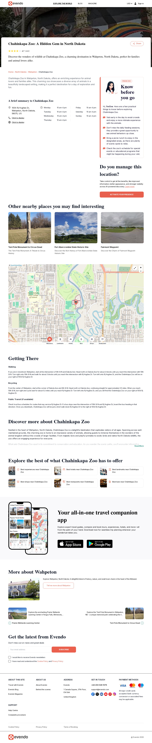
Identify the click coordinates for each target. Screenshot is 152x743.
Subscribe (64, 650)
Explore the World (62, 3)
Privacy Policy (57, 661)
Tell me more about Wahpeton (58, 585)
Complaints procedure (17, 715)
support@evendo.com (100, 689)
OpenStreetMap (16, 265)
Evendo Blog (13, 689)
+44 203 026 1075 (99, 685)
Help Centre (13, 710)
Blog (80, 3)
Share (138, 43)
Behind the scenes (43, 689)
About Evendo (41, 685)
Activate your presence (121, 194)
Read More (139, 446)
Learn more (129, 186)
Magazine (92, 3)
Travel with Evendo (15, 685)
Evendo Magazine (15, 694)
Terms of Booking (71, 727)
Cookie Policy (42, 661)
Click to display (18, 118)
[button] (76, 302)
